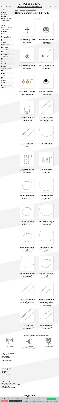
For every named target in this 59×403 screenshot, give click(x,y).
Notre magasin (5, 369)
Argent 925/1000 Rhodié (31, 10)
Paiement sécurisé (6, 357)
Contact (3, 9)
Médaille (4, 61)
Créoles (4, 71)
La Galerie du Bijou (7, 382)
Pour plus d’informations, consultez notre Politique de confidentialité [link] (41, 401)
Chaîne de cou (6, 45)
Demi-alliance (5, 49)
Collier (4, 40)
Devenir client (44, 7)
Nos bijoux (4, 372)
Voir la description (37, 19)
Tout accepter (51, 398)
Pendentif (4, 59)
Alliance (4, 87)
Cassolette (5, 56)
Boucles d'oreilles (6, 68)
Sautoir (4, 42)
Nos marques (12, 6)
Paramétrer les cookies (15, 401)
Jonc (3, 75)
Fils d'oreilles (5, 54)
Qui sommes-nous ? (6, 368)
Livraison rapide (5, 356)
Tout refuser (4, 401)
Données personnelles (7, 360)
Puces (3, 73)
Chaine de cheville (7, 85)
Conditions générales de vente (8, 353)
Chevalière (5, 47)
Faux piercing (5, 52)
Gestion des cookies (6, 362)
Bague (4, 80)
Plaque (4, 66)
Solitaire (4, 82)
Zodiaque (4, 63)
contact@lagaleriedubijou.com (8, 387)
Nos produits (4, 6)
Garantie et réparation (7, 354)
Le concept (4, 371)
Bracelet (4, 78)
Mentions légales (5, 359)
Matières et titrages (6, 374)
